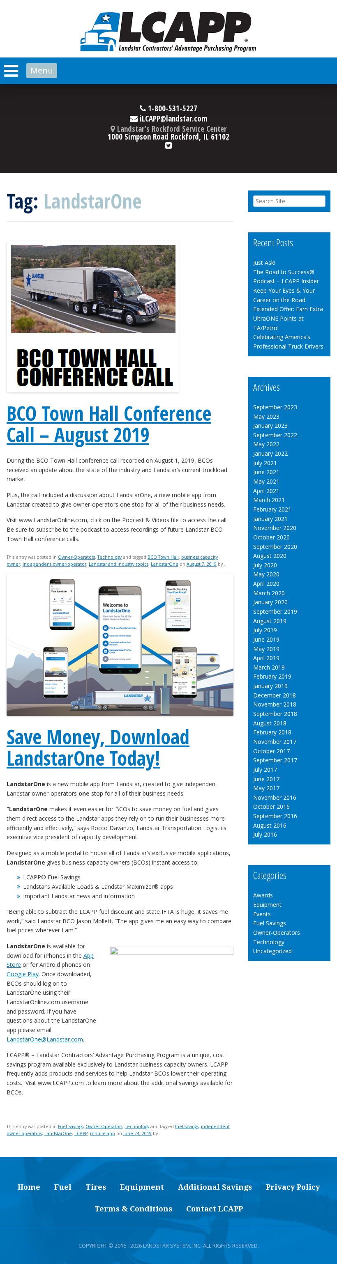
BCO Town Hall (163, 557)
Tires (95, 1187)
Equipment (267, 904)
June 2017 (266, 779)
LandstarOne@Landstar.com (45, 1039)
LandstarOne (164, 564)
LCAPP (81, 1133)
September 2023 (275, 407)
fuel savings (187, 1126)
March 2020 (269, 593)
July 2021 (265, 463)
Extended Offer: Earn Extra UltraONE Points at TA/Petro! (288, 318)
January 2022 (270, 453)
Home (29, 1187)
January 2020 (270, 602)
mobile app (102, 1133)
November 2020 (274, 528)
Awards (263, 895)
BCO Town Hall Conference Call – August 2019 (109, 424)
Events (262, 914)
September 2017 (275, 760)
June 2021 (266, 472)
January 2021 (270, 519)
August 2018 (269, 723)
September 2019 (275, 611)
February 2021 (272, 509)
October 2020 (271, 537)
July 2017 (265, 769)
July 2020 (265, 565)
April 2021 (266, 491)
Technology (109, 557)
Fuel (63, 1187)
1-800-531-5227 (171, 109)
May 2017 (266, 788)
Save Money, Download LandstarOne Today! (98, 747)
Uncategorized (272, 951)
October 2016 (271, 806)
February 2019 (272, 676)
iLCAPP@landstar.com (172, 119)
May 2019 (266, 649)
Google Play (23, 974)
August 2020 (269, 556)
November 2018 (274, 704)
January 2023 (270, 425)
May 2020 (266, 574)
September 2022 (275, 435)
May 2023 (266, 416)
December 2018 (274, 695)
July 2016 (265, 834)
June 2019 (266, 639)
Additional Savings (215, 1187)
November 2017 (274, 742)
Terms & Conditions (133, 1208)
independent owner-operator (54, 564)
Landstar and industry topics (118, 564)
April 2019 (266, 658)
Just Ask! (264, 262)
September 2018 (275, 714)
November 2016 (274, 797)
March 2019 (269, 667)
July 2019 (265, 630)
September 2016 (275, 816)
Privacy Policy (293, 1187)
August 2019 (269, 621)
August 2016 (269, 825)
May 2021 (266, 481)
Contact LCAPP (214, 1208)
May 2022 (266, 444)
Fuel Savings (70, 1126)
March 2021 (269, 500)
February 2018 (272, 732)
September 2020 (275, 547)
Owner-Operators (76, 557)
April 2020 (266, 583)
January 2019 (270, 686)
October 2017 (271, 751)
